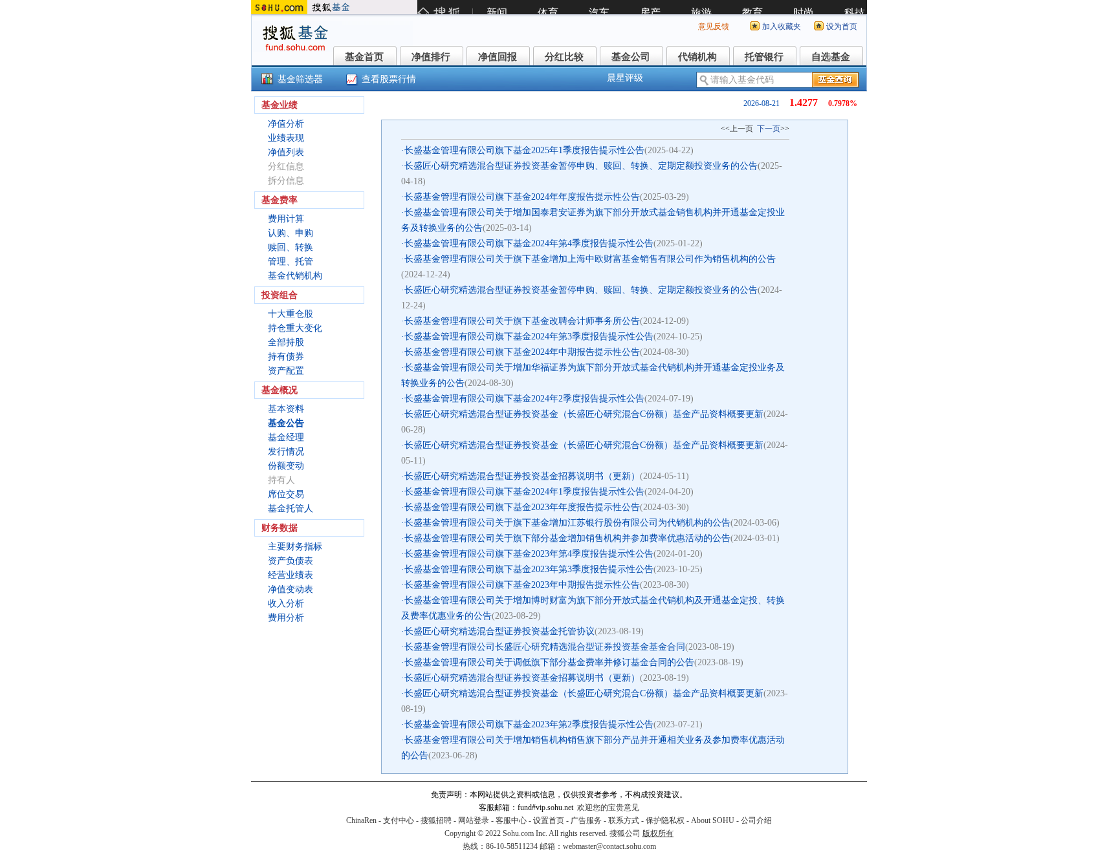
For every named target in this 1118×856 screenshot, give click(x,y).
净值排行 (430, 57)
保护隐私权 (665, 820)
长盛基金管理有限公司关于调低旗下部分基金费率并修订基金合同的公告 (549, 662)
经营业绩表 (290, 575)
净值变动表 (290, 589)
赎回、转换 (290, 247)
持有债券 (286, 356)
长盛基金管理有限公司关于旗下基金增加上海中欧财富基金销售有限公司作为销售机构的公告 (590, 259)
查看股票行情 (389, 79)
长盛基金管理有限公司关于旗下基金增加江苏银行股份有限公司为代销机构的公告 (567, 523)
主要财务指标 (295, 546)
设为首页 (841, 26)
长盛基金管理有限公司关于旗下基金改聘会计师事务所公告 (522, 321)
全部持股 (286, 342)
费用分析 (286, 618)
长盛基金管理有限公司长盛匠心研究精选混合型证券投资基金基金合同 (544, 647)
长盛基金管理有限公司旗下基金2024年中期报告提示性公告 (522, 352)
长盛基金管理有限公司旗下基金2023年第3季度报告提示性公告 (528, 569)
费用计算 (286, 219)
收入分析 (286, 603)
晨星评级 (625, 78)
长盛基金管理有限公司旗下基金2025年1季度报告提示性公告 (524, 150)
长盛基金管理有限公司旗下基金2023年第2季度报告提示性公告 (528, 724)
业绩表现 (286, 138)
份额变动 (286, 466)
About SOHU (712, 820)
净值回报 (497, 57)
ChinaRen (361, 820)
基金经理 (286, 437)
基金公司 (630, 57)
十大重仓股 (290, 314)
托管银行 (764, 57)
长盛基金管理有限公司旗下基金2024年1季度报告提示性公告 (524, 492)
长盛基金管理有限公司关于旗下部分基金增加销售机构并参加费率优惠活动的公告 (567, 538)
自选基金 (830, 57)
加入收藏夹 (781, 26)
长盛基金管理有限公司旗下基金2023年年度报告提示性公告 (522, 507)
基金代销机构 (295, 276)
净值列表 (286, 152)
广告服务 (586, 820)
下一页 (768, 128)
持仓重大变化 (295, 328)
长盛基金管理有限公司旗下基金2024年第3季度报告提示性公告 (528, 336)
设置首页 (548, 820)
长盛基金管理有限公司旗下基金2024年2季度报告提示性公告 (524, 398)
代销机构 (697, 57)
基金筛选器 (300, 79)
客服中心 (511, 820)
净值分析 (286, 124)
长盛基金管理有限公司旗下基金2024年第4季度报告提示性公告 (528, 243)
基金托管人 (290, 508)
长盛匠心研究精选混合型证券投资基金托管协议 (499, 631)
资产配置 (286, 371)
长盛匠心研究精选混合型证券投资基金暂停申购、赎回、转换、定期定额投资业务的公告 (581, 166)
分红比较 (564, 57)
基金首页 (364, 57)
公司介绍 (756, 820)
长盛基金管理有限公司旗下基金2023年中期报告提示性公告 (522, 585)
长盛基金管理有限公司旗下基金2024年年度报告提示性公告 (522, 197)
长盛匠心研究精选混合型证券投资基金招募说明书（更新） (522, 476)
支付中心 (398, 820)
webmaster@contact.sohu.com (609, 846)
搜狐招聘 (436, 820)
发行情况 (286, 451)
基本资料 (286, 409)
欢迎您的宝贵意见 (608, 807)
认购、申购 (290, 233)
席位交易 (286, 494)
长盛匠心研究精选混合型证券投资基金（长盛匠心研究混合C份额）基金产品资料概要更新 (583, 414)
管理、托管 (290, 261)
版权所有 (658, 833)
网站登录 (473, 820)
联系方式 (623, 820)
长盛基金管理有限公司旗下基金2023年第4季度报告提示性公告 (528, 554)
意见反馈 (713, 26)
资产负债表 (290, 561)
